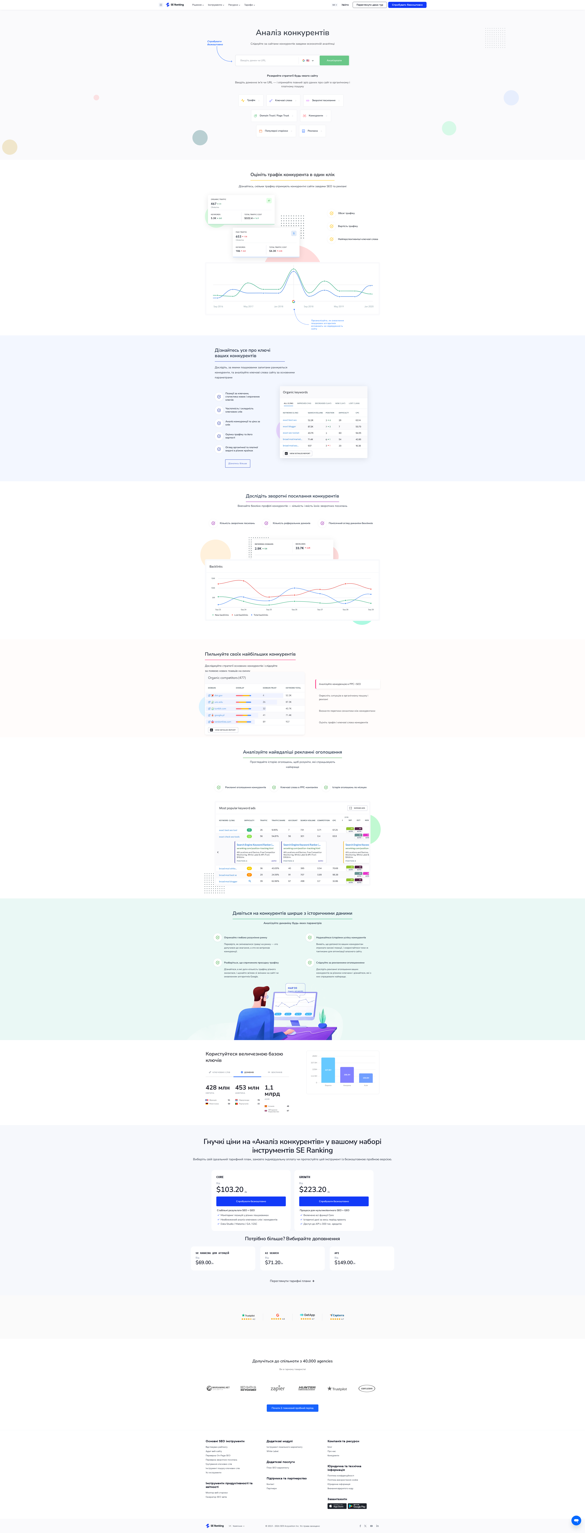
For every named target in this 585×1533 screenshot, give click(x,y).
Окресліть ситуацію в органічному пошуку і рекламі (343, 697)
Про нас (332, 1451)
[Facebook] (360, 1526)
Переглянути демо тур (369, 5)
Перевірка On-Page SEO (218, 1455)
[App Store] (337, 1506)
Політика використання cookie (343, 1479)
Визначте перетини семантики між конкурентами (347, 711)
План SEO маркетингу (278, 1467)
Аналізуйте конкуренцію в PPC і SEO (340, 684)
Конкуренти (333, 1455)
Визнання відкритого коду (340, 1488)
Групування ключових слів (219, 1464)
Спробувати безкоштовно (407, 5)
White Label (272, 1451)
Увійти (345, 5)
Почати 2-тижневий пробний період (293, 1408)
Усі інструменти (213, 1472)
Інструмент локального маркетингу (284, 1446)
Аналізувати (334, 60)
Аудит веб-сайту (214, 1451)
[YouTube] (371, 1526)
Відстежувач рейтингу (216, 1446)
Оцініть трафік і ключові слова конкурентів (343, 722)
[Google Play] (357, 1506)
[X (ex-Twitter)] (365, 1526)
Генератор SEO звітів (216, 1496)
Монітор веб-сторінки (217, 1492)
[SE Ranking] (175, 5)
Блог (330, 1446)
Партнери (272, 1488)
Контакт (270, 1484)
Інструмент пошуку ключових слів (223, 1468)
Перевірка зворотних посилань (221, 1459)
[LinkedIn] (377, 1526)
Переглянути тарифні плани (290, 1281)
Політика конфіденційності (341, 1475)
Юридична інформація (339, 1484)
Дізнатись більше (237, 463)
